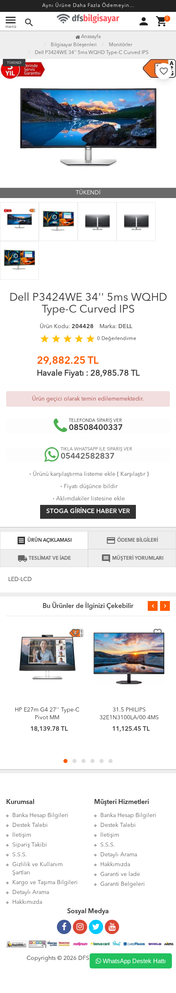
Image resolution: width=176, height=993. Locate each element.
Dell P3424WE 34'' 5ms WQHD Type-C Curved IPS (92, 52)
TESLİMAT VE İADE (44, 558)
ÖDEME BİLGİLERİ (132, 540)
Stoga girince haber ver (88, 512)
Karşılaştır (132, 474)
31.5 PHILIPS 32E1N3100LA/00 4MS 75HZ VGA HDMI (129, 717)
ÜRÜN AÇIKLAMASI (44, 540)
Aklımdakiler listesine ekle (88, 499)
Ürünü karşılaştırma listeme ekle (71, 474)
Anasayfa (90, 36)
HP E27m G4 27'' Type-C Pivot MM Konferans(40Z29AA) (47, 717)
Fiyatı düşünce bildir (88, 486)
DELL (125, 326)
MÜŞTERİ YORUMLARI (132, 558)
